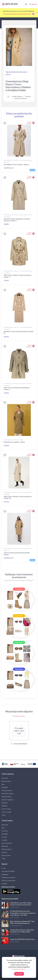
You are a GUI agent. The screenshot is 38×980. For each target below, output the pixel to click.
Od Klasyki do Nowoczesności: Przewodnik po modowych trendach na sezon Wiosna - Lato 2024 (22, 913)
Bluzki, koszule (6, 781)
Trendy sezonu (14, 907)
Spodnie (4, 852)
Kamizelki (5, 787)
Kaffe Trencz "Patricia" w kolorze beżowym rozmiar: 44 (18, 497)
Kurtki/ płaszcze (17, 96)
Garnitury (5, 831)
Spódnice (5, 803)
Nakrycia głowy (7, 796)
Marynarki (5, 846)
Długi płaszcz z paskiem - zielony (14, 442)
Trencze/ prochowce (20, 98)
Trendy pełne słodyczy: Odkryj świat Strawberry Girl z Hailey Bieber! (22, 931)
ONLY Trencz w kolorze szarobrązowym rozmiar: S (16, 388)
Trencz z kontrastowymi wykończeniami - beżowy (17, 553)
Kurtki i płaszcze (7, 790)
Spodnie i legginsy (7, 800)
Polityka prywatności (8, 877)
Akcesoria (5, 778)
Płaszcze (28, 96)
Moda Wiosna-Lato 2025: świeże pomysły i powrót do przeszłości (20, 904)
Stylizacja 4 (19, 669)
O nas (3, 868)
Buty (3, 784)
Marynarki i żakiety (8, 793)
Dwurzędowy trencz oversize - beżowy (16, 164)
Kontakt (4, 883)
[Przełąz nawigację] (26, 4)
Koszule (4, 837)
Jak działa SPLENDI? (8, 871)
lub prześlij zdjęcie (20, 744)
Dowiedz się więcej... (19, 716)
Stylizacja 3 (19, 642)
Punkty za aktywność (8, 880)
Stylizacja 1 (19, 589)
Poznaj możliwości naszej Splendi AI (17, 14)
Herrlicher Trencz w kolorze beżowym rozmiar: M (19, 332)
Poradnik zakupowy (16, 925)
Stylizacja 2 (19, 616)
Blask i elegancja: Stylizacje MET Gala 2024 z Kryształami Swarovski (22, 922)
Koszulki (4, 840)
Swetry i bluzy (6, 809)
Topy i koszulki (6, 812)
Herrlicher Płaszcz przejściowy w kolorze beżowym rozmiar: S (17, 220)
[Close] (37, 13)
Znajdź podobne (28, 122)
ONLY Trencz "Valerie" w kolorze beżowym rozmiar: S (17, 276)
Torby (3, 815)
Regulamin (5, 874)
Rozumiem (19, 974)
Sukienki (4, 806)
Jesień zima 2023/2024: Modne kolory (22, 939)
